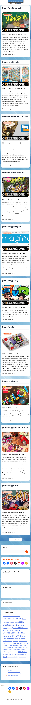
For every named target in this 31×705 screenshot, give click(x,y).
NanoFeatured (8, 492)
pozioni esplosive (13, 652)
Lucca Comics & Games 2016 (17, 645)
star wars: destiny (12, 657)
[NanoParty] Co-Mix (11, 486)
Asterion (17, 618)
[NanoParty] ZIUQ (10, 281)
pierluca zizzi (19, 649)
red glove (22, 652)
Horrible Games (7, 641)
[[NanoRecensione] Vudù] (15, 187)
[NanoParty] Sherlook (11, 8)
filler (15, 630)
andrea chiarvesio (15, 616)
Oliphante (11, 647)
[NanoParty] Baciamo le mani (15, 116)
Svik (5, 199)
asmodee (7, 619)
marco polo (5, 647)
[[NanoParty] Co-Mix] (15, 500)
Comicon (16, 622)
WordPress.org (13, 675)
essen (10, 628)
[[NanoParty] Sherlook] (15, 22)
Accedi (10, 670)
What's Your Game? (8, 659)
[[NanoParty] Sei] (15, 341)
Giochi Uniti (15, 635)
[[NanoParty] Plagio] (15, 76)
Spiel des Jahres (19, 654)
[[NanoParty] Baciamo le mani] (15, 130)
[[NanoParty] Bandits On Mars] (15, 442)
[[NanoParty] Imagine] (15, 241)
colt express (10, 622)
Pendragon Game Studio (9, 649)
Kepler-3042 (15, 641)
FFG (13, 630)
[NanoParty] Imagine (11, 227)
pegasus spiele (24, 647)
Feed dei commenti (14, 674)
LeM (5, 407)
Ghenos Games (10, 633)
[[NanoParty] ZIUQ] (15, 295)
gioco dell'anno (8, 639)
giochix (24, 636)
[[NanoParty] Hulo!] (15, 395)
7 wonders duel (6, 616)
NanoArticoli (7, 14)
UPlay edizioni (22, 657)
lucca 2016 (12, 643)
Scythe (11, 654)
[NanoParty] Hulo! (10, 381)
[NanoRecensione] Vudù (13, 172)
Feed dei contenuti (14, 672)
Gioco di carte (19, 639)
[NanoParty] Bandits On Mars (15, 427)
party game (18, 647)
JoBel (5, 34)
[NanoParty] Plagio (10, 62)
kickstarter (23, 641)
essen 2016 (17, 628)
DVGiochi (17, 625)
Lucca (5, 643)
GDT (19, 630)
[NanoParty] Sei (9, 327)
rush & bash (5, 654)
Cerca (5, 547)
